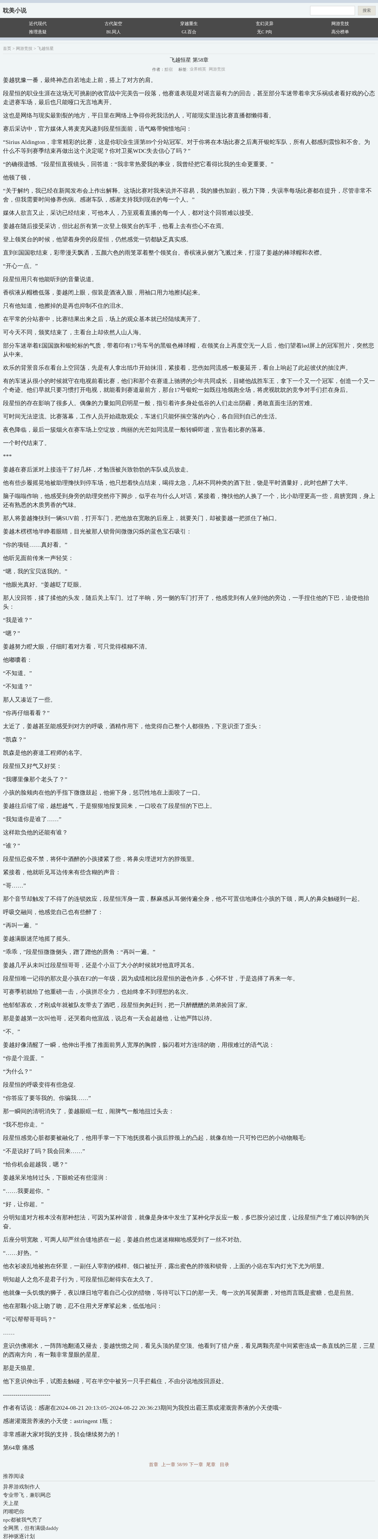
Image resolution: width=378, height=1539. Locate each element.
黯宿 (168, 69)
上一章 (168, 1464)
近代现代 (38, 23)
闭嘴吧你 (13, 1512)
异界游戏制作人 (21, 1487)
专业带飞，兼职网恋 (27, 1495)
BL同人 (113, 32)
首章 (153, 1464)
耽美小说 (15, 10)
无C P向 (264, 32)
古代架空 (113, 23)
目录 (224, 1464)
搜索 (367, 10)
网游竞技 (340, 23)
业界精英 (198, 69)
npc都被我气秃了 (23, 1520)
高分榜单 (340, 32)
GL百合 (189, 32)
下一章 (196, 1464)
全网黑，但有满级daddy (30, 1528)
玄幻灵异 (264, 23)
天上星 (11, 1503)
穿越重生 (189, 23)
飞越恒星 (45, 48)
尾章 (211, 1464)
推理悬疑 (38, 32)
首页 (7, 48)
